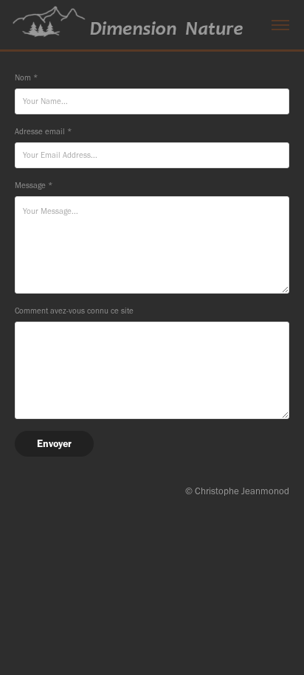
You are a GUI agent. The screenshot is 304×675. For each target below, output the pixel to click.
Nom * (26, 78)
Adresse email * (43, 131)
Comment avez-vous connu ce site (74, 311)
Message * (33, 185)
